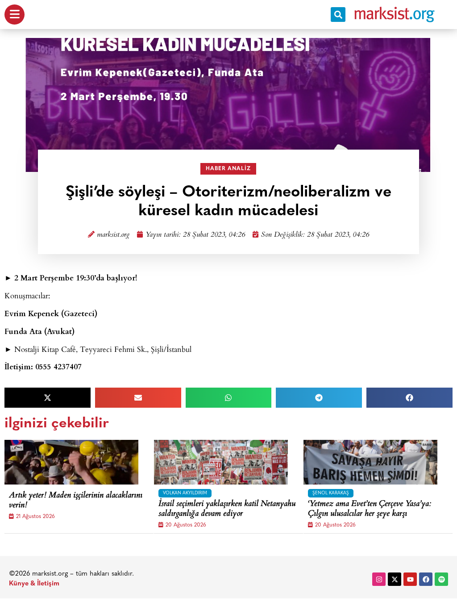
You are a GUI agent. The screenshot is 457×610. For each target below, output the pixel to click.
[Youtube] (410, 579)
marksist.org (113, 235)
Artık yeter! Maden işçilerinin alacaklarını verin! (75, 500)
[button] (338, 14)
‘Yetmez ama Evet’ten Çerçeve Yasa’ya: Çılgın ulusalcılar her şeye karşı (369, 509)
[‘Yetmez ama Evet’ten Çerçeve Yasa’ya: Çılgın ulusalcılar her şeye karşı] (370, 462)
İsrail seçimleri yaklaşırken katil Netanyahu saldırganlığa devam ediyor (226, 509)
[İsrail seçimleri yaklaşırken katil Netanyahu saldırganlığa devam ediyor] (221, 462)
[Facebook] (425, 579)
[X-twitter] (394, 579)
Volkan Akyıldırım (185, 493)
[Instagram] (379, 579)
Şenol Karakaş (330, 493)
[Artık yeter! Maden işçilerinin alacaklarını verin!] (71, 462)
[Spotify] (441, 579)
